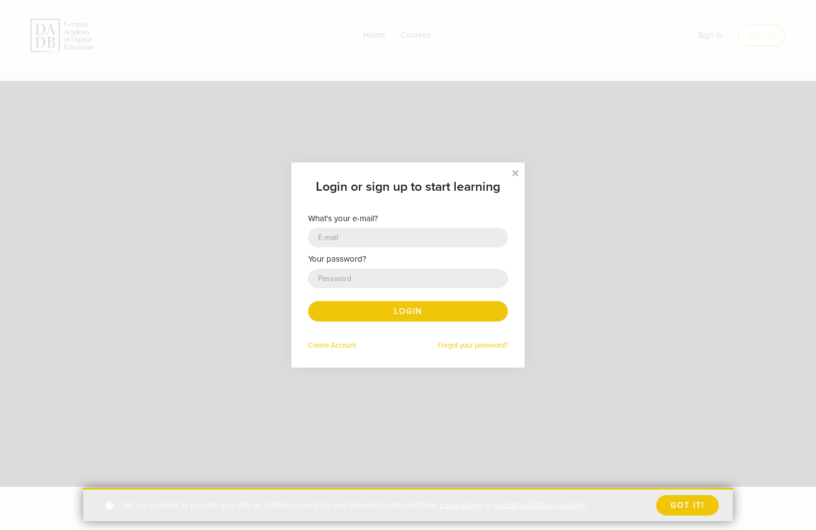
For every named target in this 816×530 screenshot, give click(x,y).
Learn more (460, 505)
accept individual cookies (540, 505)
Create (332, 345)
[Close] (515, 172)
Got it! (687, 505)
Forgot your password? (473, 345)
